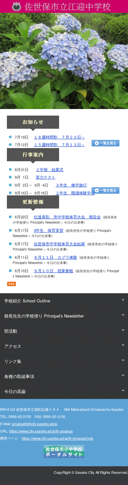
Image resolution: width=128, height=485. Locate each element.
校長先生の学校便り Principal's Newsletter (44, 316)
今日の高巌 (15, 391)
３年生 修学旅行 (71, 184)
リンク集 (12, 361)
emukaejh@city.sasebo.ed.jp (34, 423)
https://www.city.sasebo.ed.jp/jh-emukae (41, 430)
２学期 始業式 (49, 169)
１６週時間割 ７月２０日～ (59, 137)
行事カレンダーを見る (105, 190)
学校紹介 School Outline (27, 301)
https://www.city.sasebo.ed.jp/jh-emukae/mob (57, 438)
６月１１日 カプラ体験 (55, 257)
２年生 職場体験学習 (75, 192)
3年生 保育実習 (48, 230)
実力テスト (45, 177)
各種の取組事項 (19, 376)
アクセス (12, 346)
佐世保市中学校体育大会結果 (59, 243)
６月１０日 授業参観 (53, 270)
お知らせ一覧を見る (105, 143)
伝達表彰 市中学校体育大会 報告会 (67, 216)
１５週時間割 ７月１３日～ (59, 144)
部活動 (10, 331)
